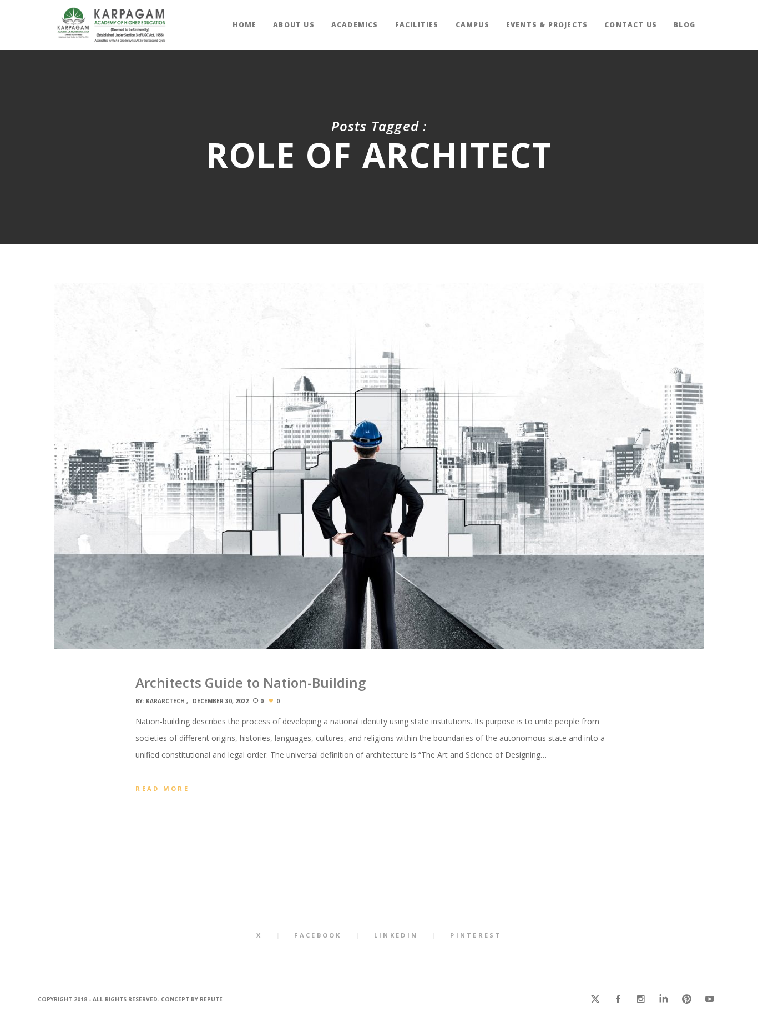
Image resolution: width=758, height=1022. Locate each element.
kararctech (165, 701)
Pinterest (476, 935)
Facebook (317, 935)
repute (211, 999)
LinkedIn (396, 935)
